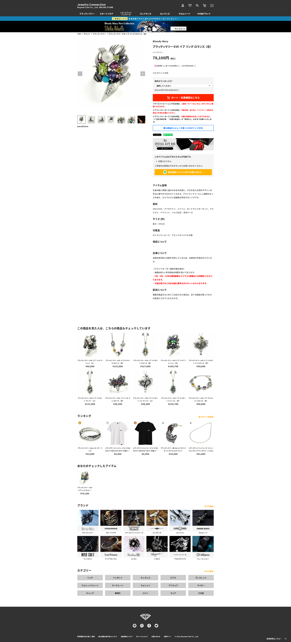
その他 (201, 593)
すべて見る (209, 506)
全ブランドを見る (206, 416)
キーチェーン (117, 585)
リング (90, 577)
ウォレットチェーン (90, 585)
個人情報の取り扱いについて (107, 636)
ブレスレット (201, 577)
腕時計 (118, 593)
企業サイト (167, 636)
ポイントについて (142, 636)
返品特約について (127, 636)
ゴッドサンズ (145, 13)
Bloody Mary (160, 41)
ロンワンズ (165, 13)
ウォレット (145, 585)
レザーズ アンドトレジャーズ (126, 14)
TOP (79, 34)
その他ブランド (204, 13)
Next (142, 73)
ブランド (86, 34)
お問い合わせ (156, 636)
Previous (80, 73)
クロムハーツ (184, 13)
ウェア (173, 593)
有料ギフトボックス (164, 81)
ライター (201, 585)
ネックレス (145, 577)
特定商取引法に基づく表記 (86, 636)
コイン (145, 593)
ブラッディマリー (87, 13)
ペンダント (118, 577)
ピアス (173, 577)
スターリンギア (106, 13)
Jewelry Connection (91, 4)
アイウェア (173, 585)
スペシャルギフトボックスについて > (167, 90)
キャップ (90, 593)
